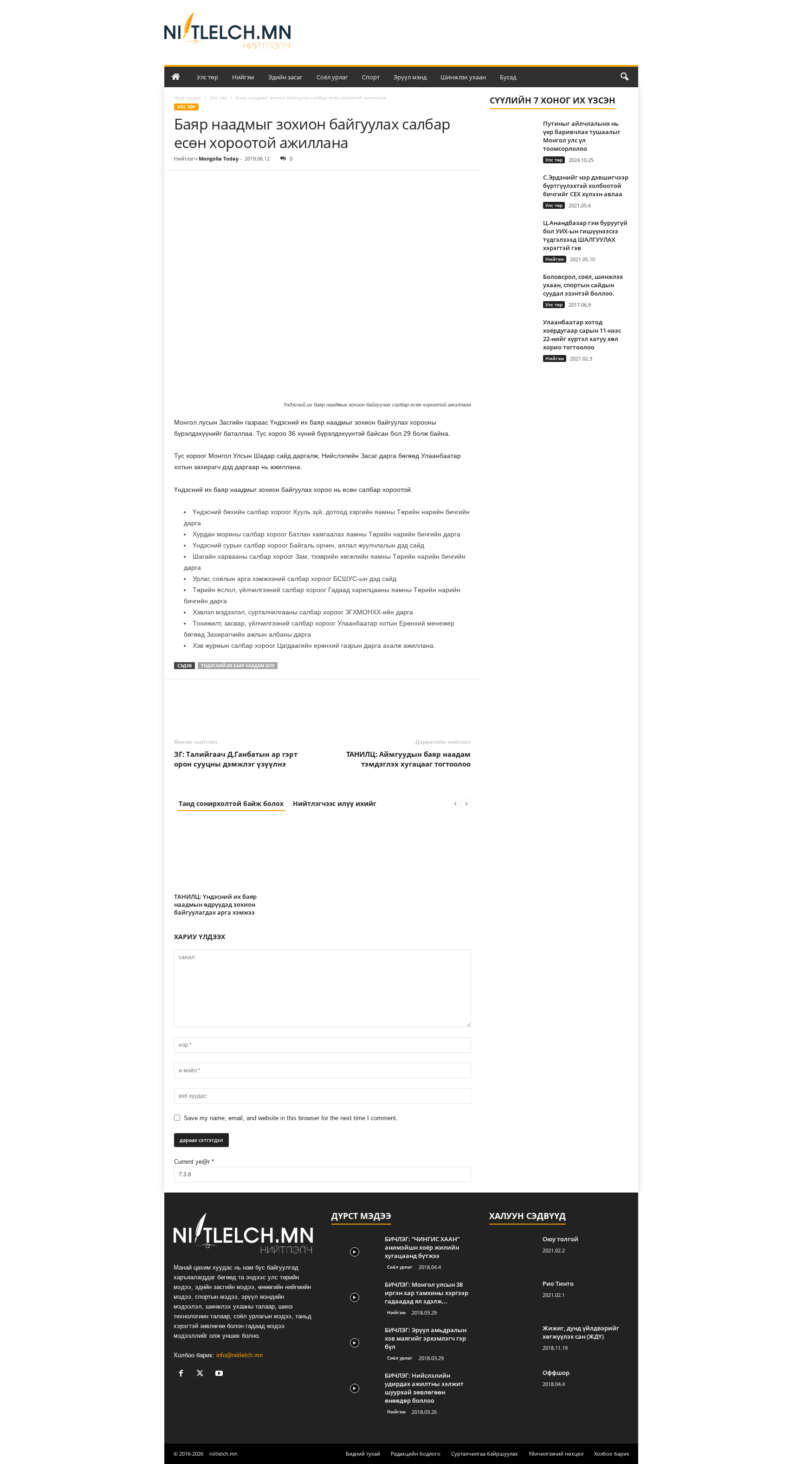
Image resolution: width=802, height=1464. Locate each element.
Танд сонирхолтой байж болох (231, 803)
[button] (624, 77)
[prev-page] (455, 803)
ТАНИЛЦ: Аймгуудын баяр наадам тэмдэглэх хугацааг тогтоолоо (408, 758)
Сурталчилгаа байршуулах (484, 1453)
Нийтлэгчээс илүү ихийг (334, 803)
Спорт (371, 77)
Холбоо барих (611, 1453)
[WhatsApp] (247, 184)
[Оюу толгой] (512, 1252)
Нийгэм (243, 77)
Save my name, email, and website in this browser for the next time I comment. (291, 1118)
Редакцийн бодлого (415, 1453)
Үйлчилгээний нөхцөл (556, 1453)
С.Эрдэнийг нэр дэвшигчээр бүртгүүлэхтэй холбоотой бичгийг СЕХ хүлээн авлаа (585, 185)
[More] (269, 184)
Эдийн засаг (285, 77)
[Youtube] (220, 1374)
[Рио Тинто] (512, 1296)
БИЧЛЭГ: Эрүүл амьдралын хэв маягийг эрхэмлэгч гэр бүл (425, 1338)
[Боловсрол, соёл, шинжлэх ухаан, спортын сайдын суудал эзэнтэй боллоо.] (513, 289)
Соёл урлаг (332, 77)
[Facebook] (183, 184)
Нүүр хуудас (187, 97)
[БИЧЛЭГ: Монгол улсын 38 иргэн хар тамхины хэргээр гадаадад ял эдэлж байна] (354, 1297)
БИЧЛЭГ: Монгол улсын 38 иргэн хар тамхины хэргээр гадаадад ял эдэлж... (426, 1292)
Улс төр (207, 77)
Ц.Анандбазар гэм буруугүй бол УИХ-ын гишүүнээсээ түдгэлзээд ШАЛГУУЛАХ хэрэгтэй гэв (585, 235)
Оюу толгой (560, 1239)
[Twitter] (204, 184)
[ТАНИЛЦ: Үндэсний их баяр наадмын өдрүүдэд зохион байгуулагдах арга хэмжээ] (220, 855)
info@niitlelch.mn (239, 1355)
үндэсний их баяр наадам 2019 (237, 666)
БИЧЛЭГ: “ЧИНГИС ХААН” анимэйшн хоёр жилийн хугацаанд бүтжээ (422, 1247)
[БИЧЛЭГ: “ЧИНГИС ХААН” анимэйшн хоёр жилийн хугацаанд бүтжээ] (354, 1252)
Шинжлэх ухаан (463, 77)
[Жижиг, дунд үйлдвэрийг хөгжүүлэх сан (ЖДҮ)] (512, 1341)
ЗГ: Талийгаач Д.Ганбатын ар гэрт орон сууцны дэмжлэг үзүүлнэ (236, 758)
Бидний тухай (363, 1453)
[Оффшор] (512, 1385)
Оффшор (556, 1372)
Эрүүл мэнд (410, 77)
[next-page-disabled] (466, 803)
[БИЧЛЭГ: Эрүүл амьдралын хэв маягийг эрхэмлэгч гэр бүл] (354, 1343)
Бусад (508, 77)
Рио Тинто (558, 1283)
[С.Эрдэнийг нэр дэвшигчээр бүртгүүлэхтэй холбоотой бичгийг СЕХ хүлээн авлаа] (513, 190)
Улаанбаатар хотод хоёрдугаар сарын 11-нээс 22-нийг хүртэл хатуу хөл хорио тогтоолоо (582, 334)
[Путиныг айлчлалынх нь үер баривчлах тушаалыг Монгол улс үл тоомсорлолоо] (513, 136)
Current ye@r (194, 1161)
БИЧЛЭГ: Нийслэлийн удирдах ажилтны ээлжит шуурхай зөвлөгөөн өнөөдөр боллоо (424, 1388)
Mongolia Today (219, 158)
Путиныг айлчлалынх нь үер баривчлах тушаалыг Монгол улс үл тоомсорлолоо (582, 136)
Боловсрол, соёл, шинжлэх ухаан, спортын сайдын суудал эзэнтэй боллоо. (583, 284)
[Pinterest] (226, 184)
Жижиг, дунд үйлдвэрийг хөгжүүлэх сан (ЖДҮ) (581, 1332)
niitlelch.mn (223, 1453)
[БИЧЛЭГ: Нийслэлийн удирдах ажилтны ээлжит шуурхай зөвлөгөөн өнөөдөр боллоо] (354, 1388)
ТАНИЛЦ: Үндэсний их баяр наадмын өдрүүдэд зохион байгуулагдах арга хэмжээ (215, 904)
